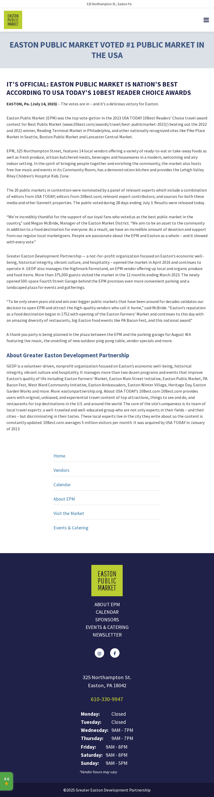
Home (59, 456)
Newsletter (107, 635)
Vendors (61, 470)
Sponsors (107, 619)
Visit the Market (69, 513)
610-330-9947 (107, 699)
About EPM (64, 499)
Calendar (62, 485)
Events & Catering (71, 528)
